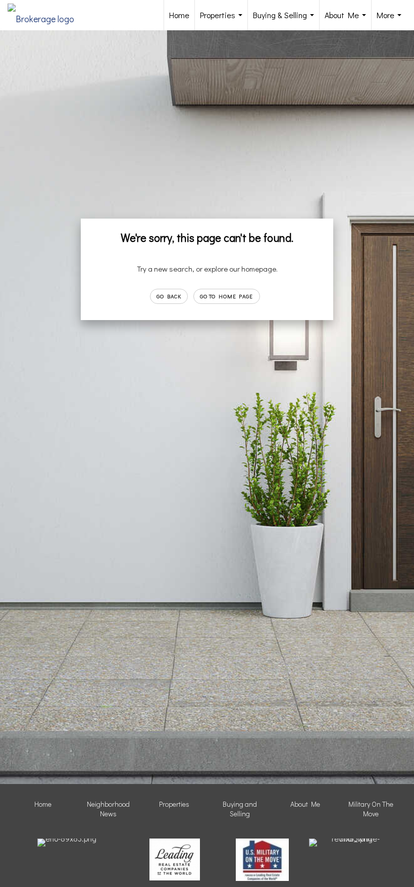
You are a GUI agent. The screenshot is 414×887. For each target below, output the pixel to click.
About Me (347, 20)
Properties (223, 20)
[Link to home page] (46, 15)
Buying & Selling (285, 20)
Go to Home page (226, 296)
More (391, 20)
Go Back (169, 296)
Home (179, 15)
